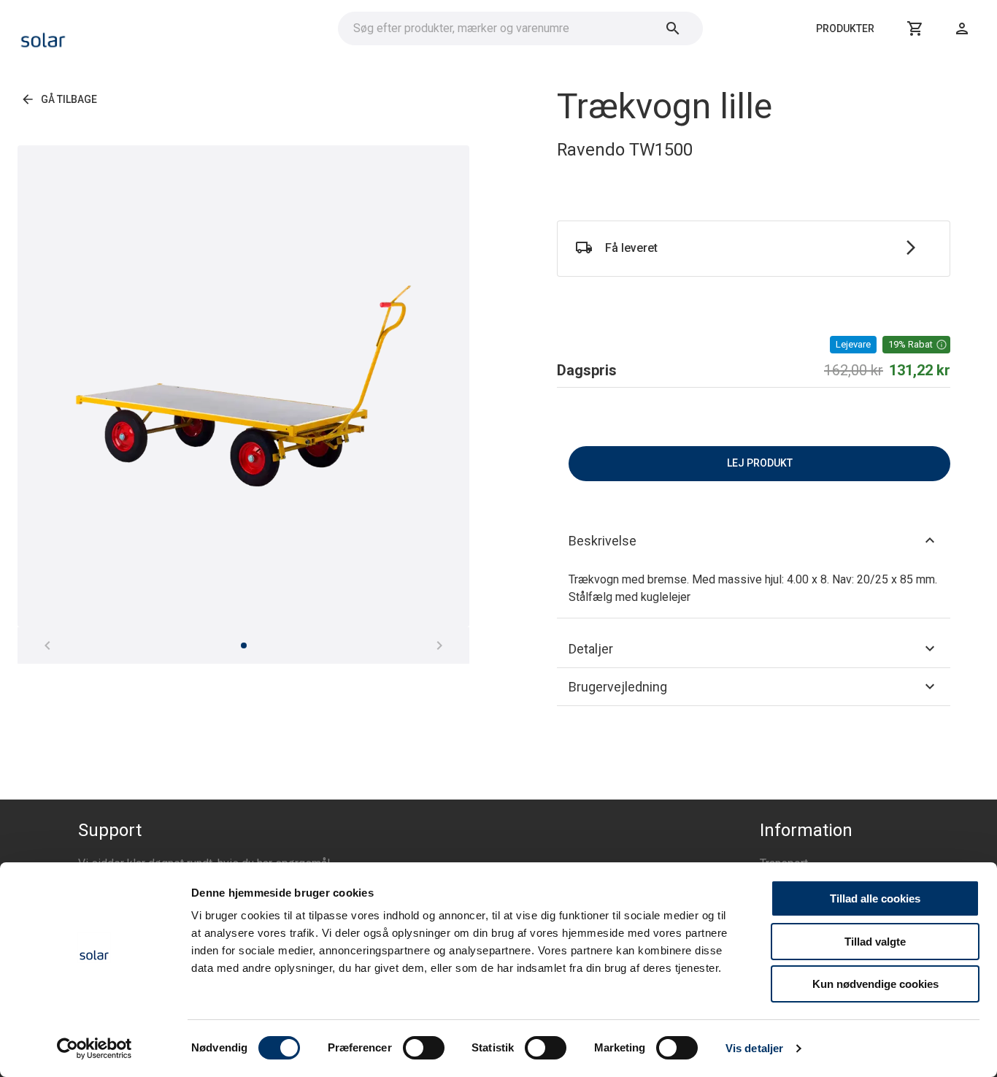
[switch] (423, 1047)
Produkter (845, 28)
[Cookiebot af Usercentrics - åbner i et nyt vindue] (94, 1048)
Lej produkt (760, 463)
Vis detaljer (754, 1048)
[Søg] (673, 28)
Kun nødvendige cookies (875, 984)
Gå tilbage (69, 99)
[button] (916, 344)
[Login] (961, 28)
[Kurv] (915, 28)
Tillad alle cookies (875, 898)
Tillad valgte (875, 941)
